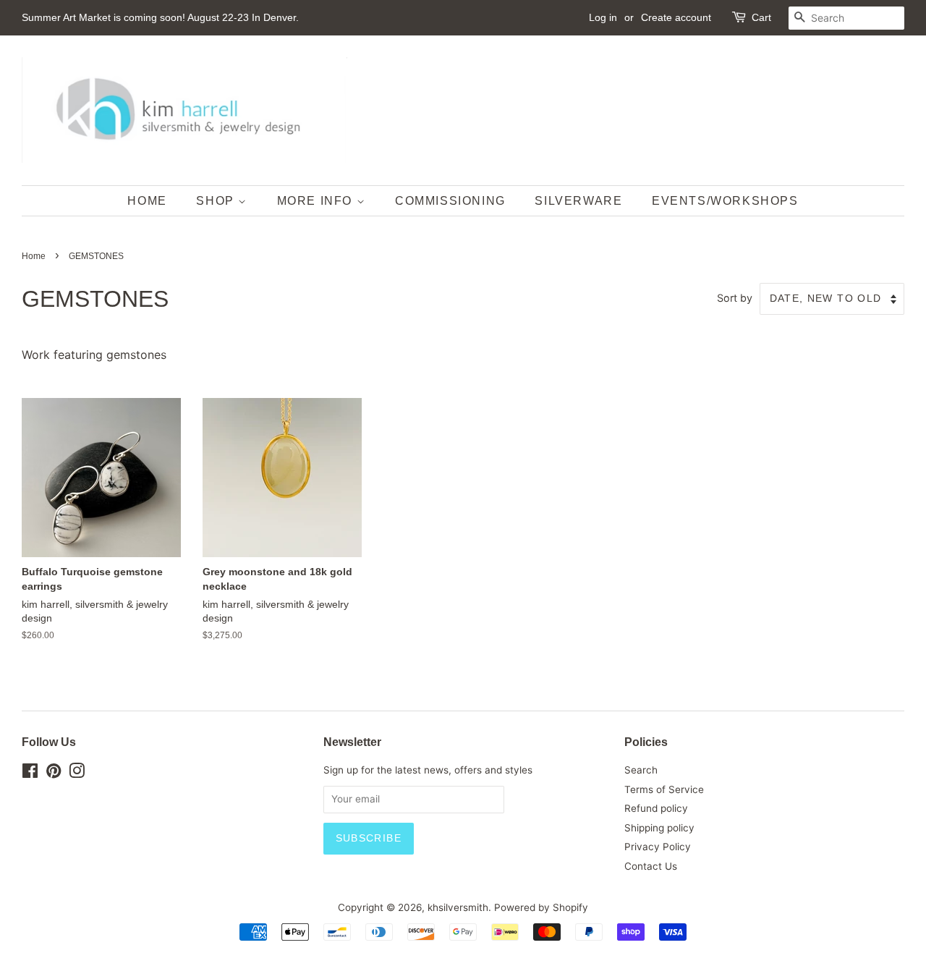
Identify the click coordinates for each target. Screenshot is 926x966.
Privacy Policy (657, 846)
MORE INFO (317, 201)
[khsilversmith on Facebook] (30, 773)
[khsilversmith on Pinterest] (53, 773)
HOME (146, 201)
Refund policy (656, 808)
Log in (603, 17)
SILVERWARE (578, 201)
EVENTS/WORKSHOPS (725, 201)
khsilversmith (458, 907)
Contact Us (650, 866)
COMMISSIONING (450, 201)
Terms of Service (664, 789)
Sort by (734, 298)
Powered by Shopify (541, 907)
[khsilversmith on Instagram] (77, 773)
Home (34, 256)
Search (641, 770)
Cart (761, 17)
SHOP (217, 201)
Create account (676, 17)
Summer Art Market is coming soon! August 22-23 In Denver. (160, 17)
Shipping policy (659, 828)
